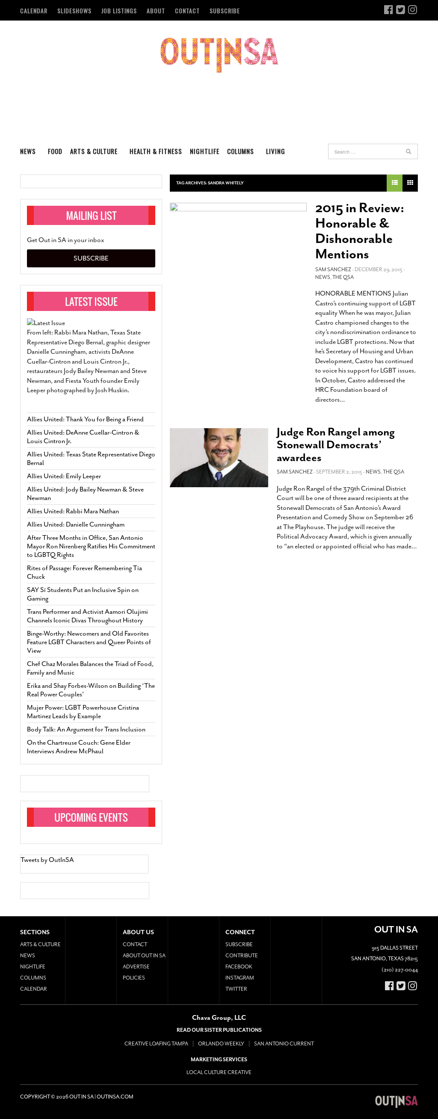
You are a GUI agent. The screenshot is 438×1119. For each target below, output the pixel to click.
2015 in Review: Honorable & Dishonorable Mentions (359, 231)
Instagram (239, 977)
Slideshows (74, 10)
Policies (134, 977)
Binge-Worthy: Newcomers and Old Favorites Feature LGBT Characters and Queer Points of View (89, 642)
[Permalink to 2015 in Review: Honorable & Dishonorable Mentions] (238, 244)
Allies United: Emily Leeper (64, 476)
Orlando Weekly (221, 1043)
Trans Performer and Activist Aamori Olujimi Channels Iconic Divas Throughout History (87, 616)
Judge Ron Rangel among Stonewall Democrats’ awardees (336, 445)
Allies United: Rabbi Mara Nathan (73, 511)
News (28, 151)
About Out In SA (144, 955)
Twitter (236, 989)
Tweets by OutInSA (47, 860)
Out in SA (219, 55)
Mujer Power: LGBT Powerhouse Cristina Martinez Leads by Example (83, 711)
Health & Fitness (156, 151)
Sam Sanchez (333, 269)
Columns (240, 151)
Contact (187, 10)
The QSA (343, 277)
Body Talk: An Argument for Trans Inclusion (86, 729)
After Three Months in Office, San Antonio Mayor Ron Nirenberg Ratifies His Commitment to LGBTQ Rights (91, 546)
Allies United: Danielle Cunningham (75, 524)
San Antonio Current (284, 1043)
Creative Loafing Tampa (156, 1043)
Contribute (241, 955)
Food (55, 151)
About (156, 10)
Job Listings (119, 10)
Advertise (136, 966)
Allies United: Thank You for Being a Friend (85, 419)
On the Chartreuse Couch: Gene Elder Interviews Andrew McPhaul (78, 746)
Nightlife (204, 151)
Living (275, 151)
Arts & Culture (94, 151)
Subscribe (225, 10)
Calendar (33, 10)
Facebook (238, 966)
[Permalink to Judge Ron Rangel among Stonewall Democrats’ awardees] (219, 457)
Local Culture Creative (219, 1072)
